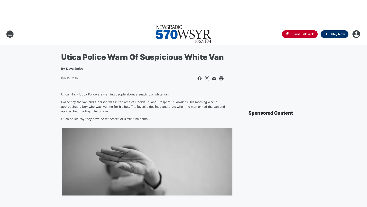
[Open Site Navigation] (10, 34)
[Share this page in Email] (214, 78)
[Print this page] (221, 78)
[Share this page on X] (206, 78)
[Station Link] (183, 34)
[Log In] (356, 34)
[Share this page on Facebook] (199, 78)
